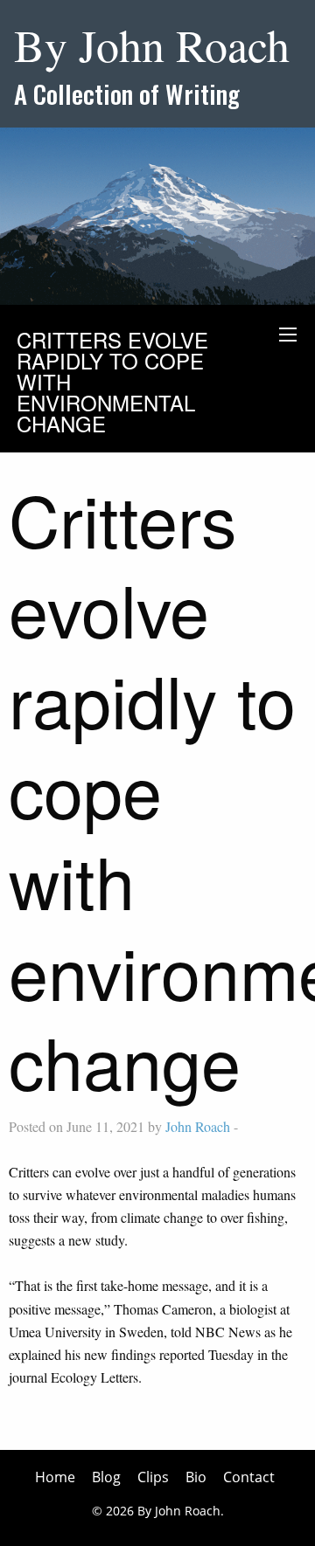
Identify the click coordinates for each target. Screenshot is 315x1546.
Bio (196, 1477)
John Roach (197, 1126)
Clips (153, 1477)
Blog (106, 1477)
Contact (249, 1477)
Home (55, 1477)
